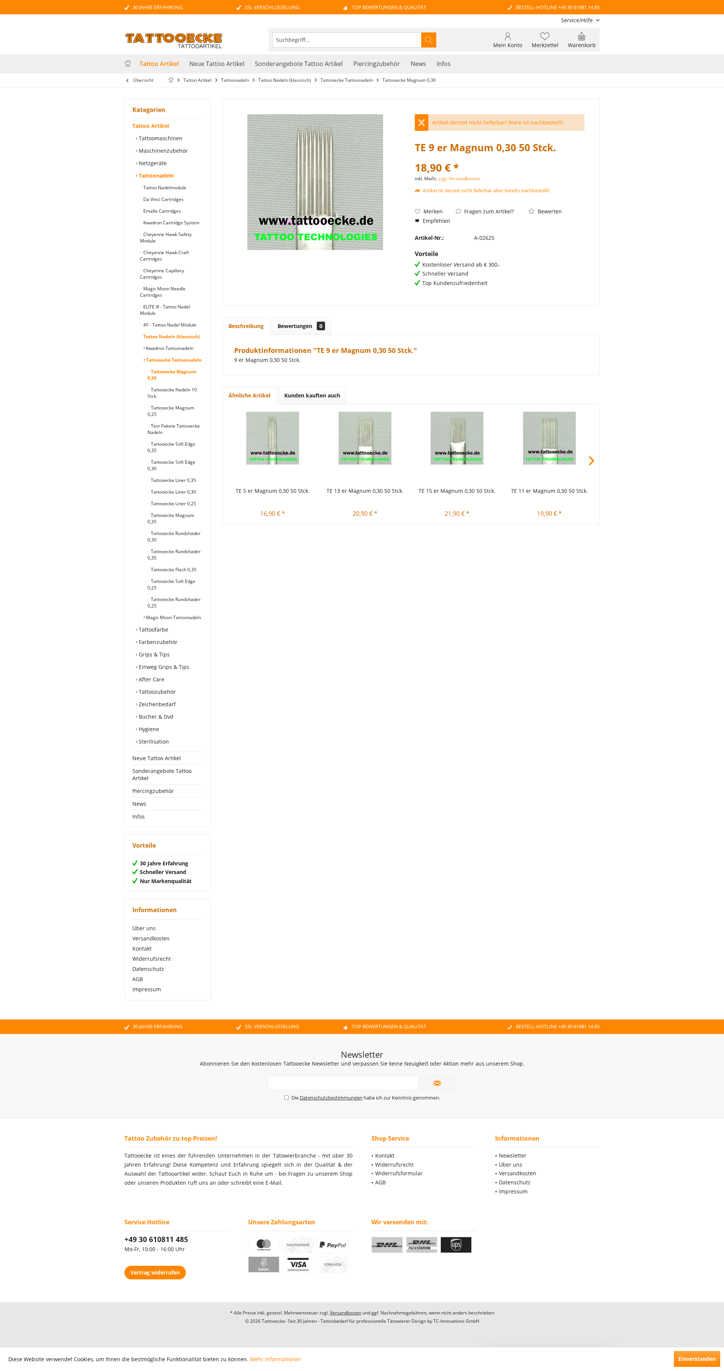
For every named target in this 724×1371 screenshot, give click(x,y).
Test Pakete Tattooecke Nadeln (173, 429)
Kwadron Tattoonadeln (169, 348)
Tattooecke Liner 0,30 (173, 492)
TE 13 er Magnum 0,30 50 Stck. (365, 490)
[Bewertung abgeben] (499, 157)
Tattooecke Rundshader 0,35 (174, 554)
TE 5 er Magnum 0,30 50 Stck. (273, 490)
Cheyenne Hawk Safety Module (166, 237)
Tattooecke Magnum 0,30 (171, 374)
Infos (138, 816)
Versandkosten (151, 938)
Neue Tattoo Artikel (156, 758)
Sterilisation (153, 741)
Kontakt (142, 948)
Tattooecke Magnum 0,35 (170, 518)
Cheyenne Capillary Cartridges (162, 273)
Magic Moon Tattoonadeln (173, 617)
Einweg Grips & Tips (163, 666)
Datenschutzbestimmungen (331, 1097)
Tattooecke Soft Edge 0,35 (171, 447)
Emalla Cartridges (161, 211)
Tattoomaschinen (160, 138)
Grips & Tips (153, 654)
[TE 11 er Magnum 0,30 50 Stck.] (549, 438)
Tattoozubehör (156, 691)
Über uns (144, 928)
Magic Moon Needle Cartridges (163, 291)
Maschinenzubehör (162, 150)
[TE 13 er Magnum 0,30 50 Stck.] (365, 438)
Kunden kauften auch (312, 395)
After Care (150, 679)
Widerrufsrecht (151, 958)
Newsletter (512, 1155)
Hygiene (148, 729)
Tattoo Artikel (150, 125)
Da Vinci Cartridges (163, 199)
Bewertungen (300, 326)
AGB (137, 979)
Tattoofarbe (152, 629)
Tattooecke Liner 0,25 (173, 503)
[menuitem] (577, 20)
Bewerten (549, 211)
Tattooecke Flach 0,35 (173, 569)
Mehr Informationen (275, 1359)
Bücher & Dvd (155, 716)
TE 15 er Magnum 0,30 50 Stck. (457, 490)
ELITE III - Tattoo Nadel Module (165, 310)
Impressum (146, 989)
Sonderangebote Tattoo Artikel (162, 774)
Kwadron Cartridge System (170, 222)
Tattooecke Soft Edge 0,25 (171, 584)
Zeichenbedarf (156, 704)
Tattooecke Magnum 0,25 (170, 411)
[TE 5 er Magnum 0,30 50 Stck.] (272, 438)
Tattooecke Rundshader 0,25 (174, 602)
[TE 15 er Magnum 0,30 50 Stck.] (457, 438)
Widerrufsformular (399, 1173)
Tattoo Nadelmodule (164, 187)
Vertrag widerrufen (155, 1272)
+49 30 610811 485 (156, 1239)
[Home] (127, 64)
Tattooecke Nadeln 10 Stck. (172, 392)
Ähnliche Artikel (249, 395)
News (139, 803)
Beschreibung (246, 326)
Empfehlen (435, 220)
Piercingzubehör (153, 790)
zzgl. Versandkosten (459, 178)
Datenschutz (148, 968)
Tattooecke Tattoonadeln (173, 360)
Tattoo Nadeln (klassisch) (171, 336)
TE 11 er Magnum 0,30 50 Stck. (549, 490)
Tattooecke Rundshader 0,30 (174, 536)
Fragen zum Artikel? (488, 211)
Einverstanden (697, 1358)
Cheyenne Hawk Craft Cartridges (164, 255)
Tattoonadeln (155, 175)
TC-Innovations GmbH (456, 1321)
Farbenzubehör (157, 642)
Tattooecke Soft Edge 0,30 (171, 465)
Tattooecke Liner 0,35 (173, 480)
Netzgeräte (152, 163)
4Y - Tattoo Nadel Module (169, 325)
